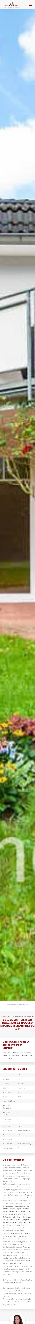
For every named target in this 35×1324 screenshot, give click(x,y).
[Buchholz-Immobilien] (12, 4)
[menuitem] (29, 4)
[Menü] (29, 4)
